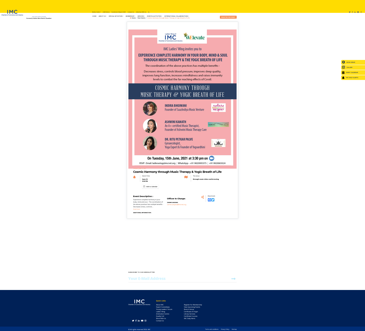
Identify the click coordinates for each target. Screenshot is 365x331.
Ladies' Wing (160, 312)
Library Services (189, 314)
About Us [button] (102, 16)
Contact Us (131, 12)
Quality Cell (160, 316)
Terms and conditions (212, 328)
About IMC (160, 305)
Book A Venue (189, 309)
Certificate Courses (190, 316)
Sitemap (234, 328)
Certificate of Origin (191, 312)
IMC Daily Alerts (189, 318)
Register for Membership (193, 305)
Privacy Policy (225, 328)
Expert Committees (163, 307)
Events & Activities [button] (154, 16)
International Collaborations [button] (176, 16)
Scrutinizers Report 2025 (118, 12)
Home (94, 16)
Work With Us (161, 318)
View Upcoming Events (192, 307)
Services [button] (141, 16)
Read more (136, 209)
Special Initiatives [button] (116, 16)
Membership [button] (130, 16)
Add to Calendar (151, 186)
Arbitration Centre (162, 314)
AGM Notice (106, 12)
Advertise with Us (141, 12)
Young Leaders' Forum (164, 309)
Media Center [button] (96, 12)
